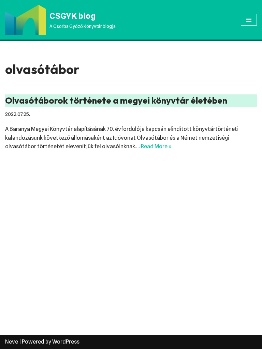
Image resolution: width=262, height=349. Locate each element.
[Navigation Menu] (249, 20)
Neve (11, 341)
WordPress (65, 341)
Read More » (156, 146)
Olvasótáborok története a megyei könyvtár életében (116, 100)
